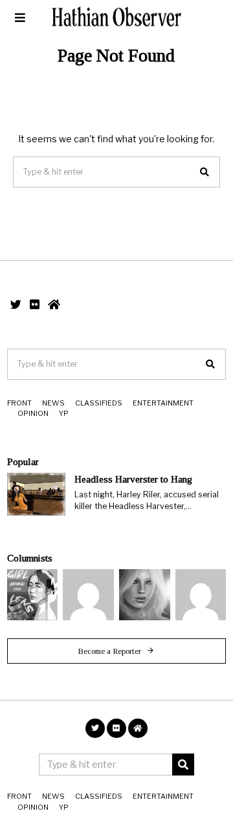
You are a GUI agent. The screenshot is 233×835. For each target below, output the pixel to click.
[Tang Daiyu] (32, 594)
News (53, 402)
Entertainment (163, 402)
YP (64, 413)
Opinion (33, 413)
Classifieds (98, 402)
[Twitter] (16, 304)
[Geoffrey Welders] (88, 594)
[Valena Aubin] (144, 594)
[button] (204, 172)
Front (19, 402)
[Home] (54, 304)
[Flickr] (35, 304)
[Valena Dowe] (201, 594)
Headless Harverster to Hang (133, 478)
